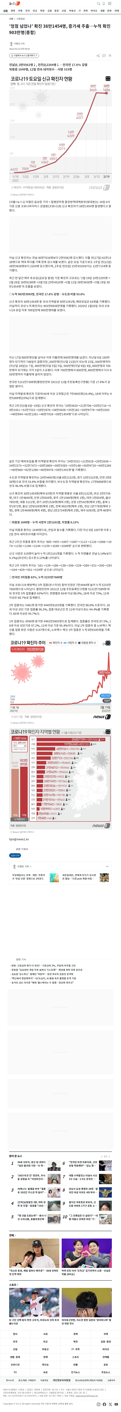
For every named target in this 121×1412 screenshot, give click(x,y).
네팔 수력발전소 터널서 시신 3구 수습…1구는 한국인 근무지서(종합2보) (83, 1179)
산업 (15, 1349)
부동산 (45, 1349)
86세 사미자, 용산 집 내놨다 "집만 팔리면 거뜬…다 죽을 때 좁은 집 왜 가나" (32, 1166)
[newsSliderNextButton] (109, 1156)
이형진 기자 (19, 43)
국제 (106, 1334)
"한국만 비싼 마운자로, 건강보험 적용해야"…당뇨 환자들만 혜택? (83, 1166)
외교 (45, 1341)
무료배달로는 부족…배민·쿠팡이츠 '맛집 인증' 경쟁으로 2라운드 (28, 877)
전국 (15, 1341)
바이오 (106, 1349)
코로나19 (15, 855)
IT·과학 (76, 1349)
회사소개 (10, 1380)
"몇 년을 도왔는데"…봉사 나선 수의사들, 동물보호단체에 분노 (32, 1219)
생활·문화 (15, 1357)
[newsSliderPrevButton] (101, 1156)
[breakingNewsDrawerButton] (103, 3)
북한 (75, 1341)
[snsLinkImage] (98, 1404)
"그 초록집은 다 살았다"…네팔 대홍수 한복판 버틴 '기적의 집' (83, 1219)
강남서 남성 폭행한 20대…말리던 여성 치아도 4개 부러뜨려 (83, 1192)
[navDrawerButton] (109, 3)
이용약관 (44, 1380)
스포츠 (12, 1285)
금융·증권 (106, 1341)
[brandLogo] (14, 3)
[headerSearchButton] (98, 3)
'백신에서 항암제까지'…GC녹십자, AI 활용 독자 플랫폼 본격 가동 (44, 978)
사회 (11, 18)
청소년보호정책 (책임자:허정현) (89, 1380)
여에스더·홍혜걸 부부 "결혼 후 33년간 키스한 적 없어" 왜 (32, 1192)
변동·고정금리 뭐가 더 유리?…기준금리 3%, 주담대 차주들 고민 (44, 965)
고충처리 (111, 1380)
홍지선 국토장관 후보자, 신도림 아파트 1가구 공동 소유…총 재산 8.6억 (82, 1206)
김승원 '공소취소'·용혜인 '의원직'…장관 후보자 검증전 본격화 (42, 974)
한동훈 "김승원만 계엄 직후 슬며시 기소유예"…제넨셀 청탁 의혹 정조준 (47, 969)
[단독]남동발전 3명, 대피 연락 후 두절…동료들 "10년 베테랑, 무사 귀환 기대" (32, 1206)
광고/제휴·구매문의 (27, 1380)
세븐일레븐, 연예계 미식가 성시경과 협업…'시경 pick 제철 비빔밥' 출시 (79, 877)
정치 (15, 1334)
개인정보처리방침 (62, 1380)
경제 (75, 1334)
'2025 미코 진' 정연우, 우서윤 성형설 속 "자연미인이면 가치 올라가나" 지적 (31, 1179)
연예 (11, 1235)
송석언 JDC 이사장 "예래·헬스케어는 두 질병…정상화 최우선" (43, 982)
